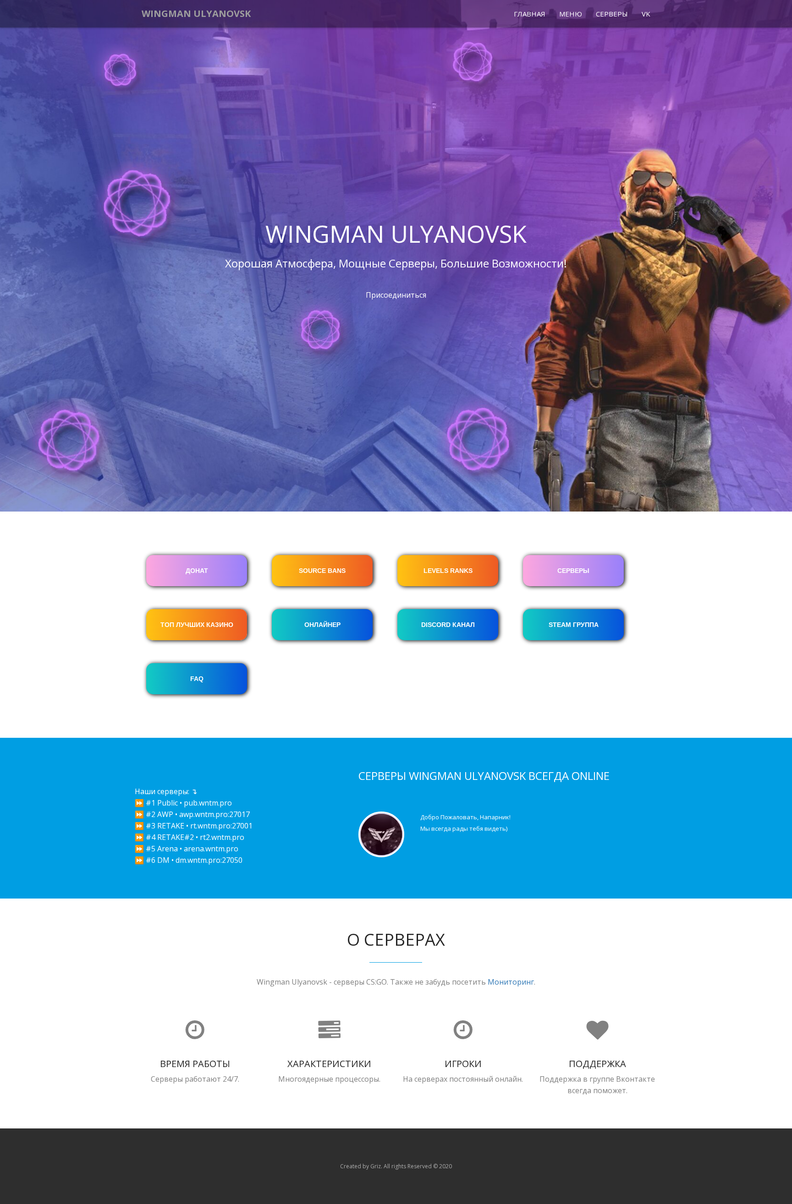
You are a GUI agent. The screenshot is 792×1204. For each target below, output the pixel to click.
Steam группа (574, 624)
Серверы (612, 13)
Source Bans (322, 570)
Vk (646, 13)
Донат (197, 570)
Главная (529, 13)
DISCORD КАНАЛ (448, 624)
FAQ (197, 678)
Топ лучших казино (196, 624)
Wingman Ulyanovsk (196, 13)
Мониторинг (511, 982)
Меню (570, 13)
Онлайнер (322, 624)
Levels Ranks (448, 570)
